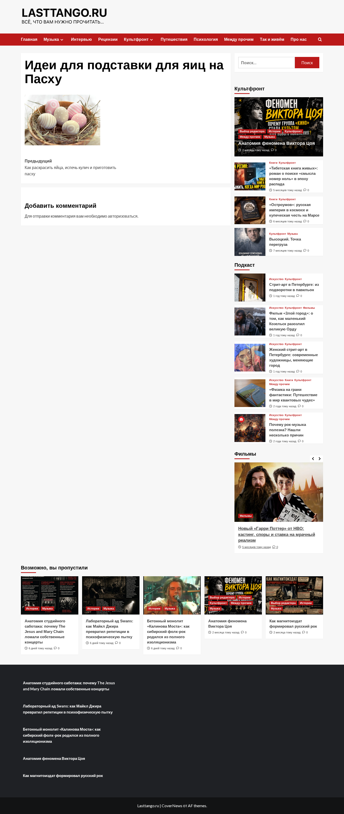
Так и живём (272, 39)
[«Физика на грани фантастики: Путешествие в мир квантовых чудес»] (249, 393)
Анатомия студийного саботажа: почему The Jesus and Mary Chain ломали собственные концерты (45, 631)
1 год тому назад (284, 295)
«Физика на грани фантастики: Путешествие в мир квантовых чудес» (293, 394)
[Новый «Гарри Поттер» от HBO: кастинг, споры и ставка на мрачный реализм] (278, 492)
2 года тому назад (284, 406)
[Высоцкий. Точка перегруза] (249, 242)
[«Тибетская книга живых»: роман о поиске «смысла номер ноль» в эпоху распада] (249, 176)
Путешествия (174, 39)
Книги (273, 162)
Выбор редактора (252, 131)
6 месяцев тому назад (287, 221)
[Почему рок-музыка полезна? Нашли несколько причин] (249, 428)
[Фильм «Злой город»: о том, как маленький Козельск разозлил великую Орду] (249, 321)
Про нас (299, 39)
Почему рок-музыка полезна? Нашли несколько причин (287, 429)
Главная (29, 39)
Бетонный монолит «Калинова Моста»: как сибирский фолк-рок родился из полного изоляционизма (168, 631)
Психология (206, 39)
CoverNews (172, 805)
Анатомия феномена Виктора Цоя (276, 143)
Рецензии (108, 39)
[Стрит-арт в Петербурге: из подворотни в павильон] (249, 287)
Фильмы (309, 308)
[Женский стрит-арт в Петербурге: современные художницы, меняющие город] (249, 358)
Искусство (276, 279)
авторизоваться (122, 216)
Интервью (81, 39)
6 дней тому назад (40, 648)
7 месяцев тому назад (287, 250)
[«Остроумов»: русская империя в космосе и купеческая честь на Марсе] (249, 210)
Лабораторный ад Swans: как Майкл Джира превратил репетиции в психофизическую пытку (68, 709)
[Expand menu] (62, 40)
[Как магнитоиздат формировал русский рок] (294, 595)
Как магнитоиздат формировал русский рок (63, 775)
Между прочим (239, 39)
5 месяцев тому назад (287, 190)
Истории (275, 131)
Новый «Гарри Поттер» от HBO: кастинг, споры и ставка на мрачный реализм (276, 534)
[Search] (320, 39)
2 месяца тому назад (255, 150)
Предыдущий (70, 167)
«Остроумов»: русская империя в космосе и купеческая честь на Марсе (294, 209)
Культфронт (136, 39)
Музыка (51, 39)
